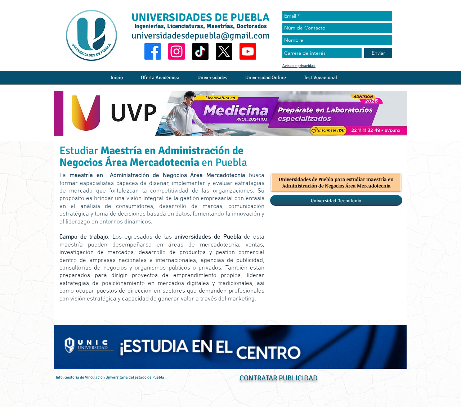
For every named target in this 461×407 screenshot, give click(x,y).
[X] (224, 51)
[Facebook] (152, 51)
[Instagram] (176, 51)
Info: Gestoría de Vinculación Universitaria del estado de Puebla (110, 377)
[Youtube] (248, 51)
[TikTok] (200, 51)
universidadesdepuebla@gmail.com (200, 35)
